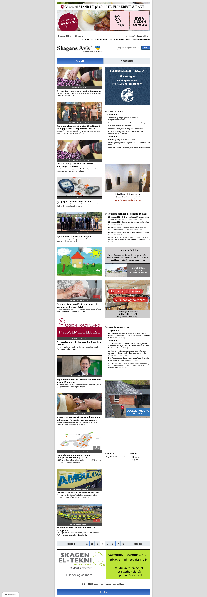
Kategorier (127, 60)
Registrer (135, 457)
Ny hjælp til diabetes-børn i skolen (74, 201)
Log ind (135, 460)
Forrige (70, 543)
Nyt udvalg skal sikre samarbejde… (75, 236)
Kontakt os (87, 39)
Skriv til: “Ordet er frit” (138, 39)
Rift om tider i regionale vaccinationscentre (79, 91)
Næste (138, 543)
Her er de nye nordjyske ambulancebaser (78, 492)
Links (103, 592)
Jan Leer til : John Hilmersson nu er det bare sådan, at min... (128, 353)
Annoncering (101, 39)
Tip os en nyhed (117, 39)
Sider (80, 60)
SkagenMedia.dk (135, 36)
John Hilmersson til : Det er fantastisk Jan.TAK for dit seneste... (128, 346)
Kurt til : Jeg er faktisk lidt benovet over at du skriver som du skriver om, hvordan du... (129, 336)
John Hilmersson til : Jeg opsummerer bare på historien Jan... (128, 365)
